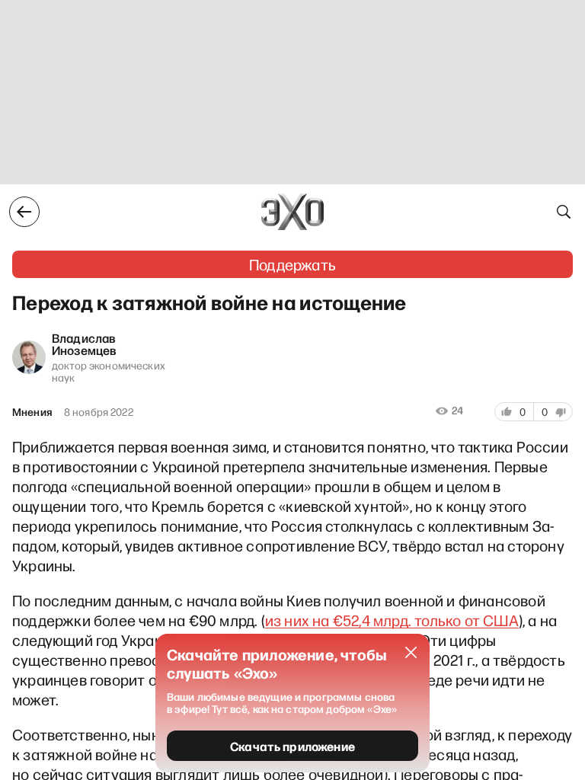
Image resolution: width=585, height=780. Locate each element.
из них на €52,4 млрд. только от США (392, 620)
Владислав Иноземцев (84, 343)
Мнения (32, 412)
